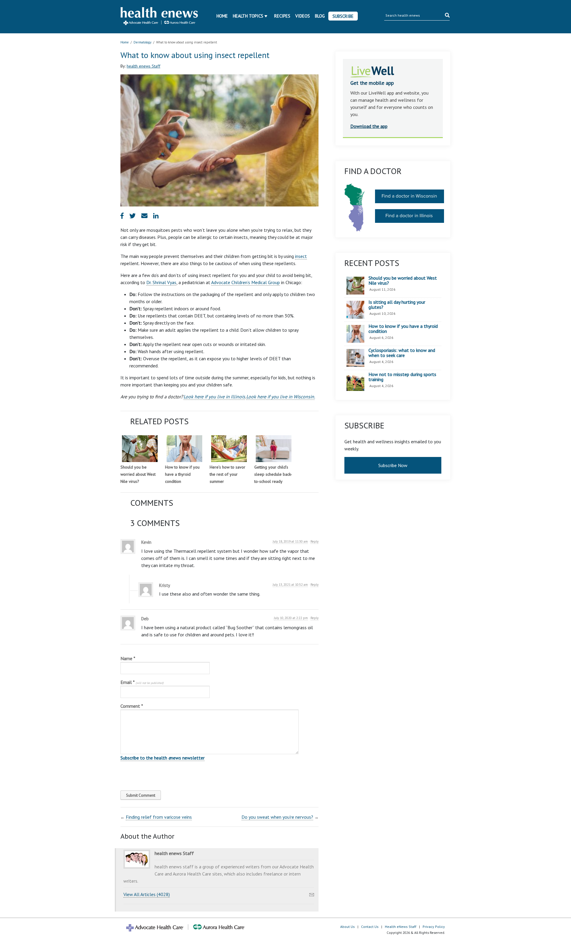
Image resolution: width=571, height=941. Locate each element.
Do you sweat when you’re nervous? (277, 817)
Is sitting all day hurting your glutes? (396, 305)
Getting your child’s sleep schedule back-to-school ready (273, 474)
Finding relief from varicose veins (159, 817)
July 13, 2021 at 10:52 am (290, 585)
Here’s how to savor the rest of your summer (227, 474)
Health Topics (248, 16)
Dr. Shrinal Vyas (161, 282)
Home (222, 16)
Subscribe (343, 16)
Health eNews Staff (400, 926)
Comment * (131, 706)
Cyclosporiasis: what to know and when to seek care (401, 353)
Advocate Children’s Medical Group (245, 282)
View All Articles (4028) (146, 894)
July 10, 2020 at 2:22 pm (291, 618)
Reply (314, 541)
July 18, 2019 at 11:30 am (290, 541)
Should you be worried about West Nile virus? (138, 474)
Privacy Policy (434, 926)
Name (127, 658)
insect (301, 256)
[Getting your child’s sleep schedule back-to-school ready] (273, 448)
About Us (347, 926)
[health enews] (159, 16)
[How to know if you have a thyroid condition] (184, 448)
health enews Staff (143, 66)
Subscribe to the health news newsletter (162, 758)
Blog (320, 16)
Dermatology (142, 42)
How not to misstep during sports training (402, 377)
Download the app (369, 126)
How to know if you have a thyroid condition (182, 474)
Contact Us (370, 926)
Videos (302, 16)
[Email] (311, 893)
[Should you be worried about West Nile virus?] (140, 448)
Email (142, 682)
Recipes (282, 16)
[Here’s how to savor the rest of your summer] (229, 448)
